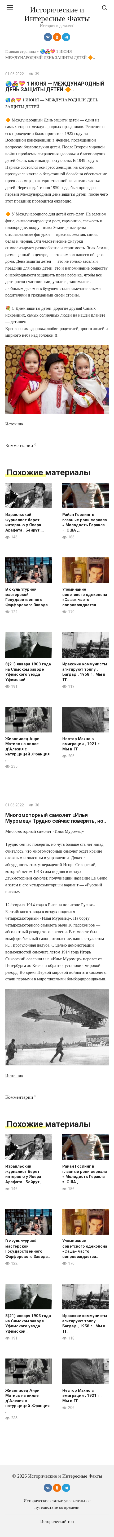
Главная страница (20, 51)
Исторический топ (57, 1521)
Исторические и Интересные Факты (57, 14)
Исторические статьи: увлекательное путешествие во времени (57, 1504)
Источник (14, 424)
